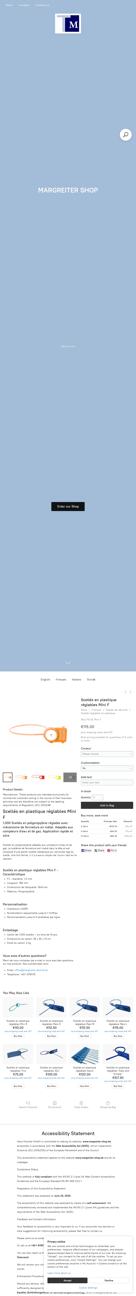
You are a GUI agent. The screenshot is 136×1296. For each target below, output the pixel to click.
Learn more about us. (59, 1273)
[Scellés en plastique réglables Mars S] (51, 1007)
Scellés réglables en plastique (98, 713)
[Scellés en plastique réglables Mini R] (18, 1007)
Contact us (42, 5)
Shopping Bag (108, 1107)
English (45, 679)
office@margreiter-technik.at (31, 970)
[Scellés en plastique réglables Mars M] (84, 1007)
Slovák (91, 679)
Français (61, 679)
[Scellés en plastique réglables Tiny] (18, 1054)
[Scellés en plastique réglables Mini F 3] (54, 777)
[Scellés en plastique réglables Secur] (84, 1054)
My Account (54, 1107)
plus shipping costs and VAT (97, 732)
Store (9, 5)
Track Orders (81, 1107)
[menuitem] (125, 691)
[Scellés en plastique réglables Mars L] (118, 1007)
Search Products (28, 1107)
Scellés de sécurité (117, 709)
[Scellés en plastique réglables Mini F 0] (7, 777)
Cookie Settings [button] (88, 1287)
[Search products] (126, 135)
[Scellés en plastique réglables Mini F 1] (21, 777)
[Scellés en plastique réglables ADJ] (51, 1054)
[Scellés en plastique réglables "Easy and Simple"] (118, 1054)
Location (24, 5)
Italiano (76, 679)
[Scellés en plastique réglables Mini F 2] (38, 777)
